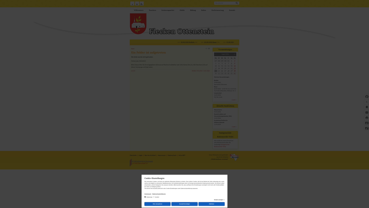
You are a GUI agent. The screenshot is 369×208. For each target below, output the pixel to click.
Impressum (147, 194)
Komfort (157, 197)
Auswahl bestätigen (184, 204)
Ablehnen (211, 204)
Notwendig (149, 197)
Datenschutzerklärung (159, 194)
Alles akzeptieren (157, 204)
